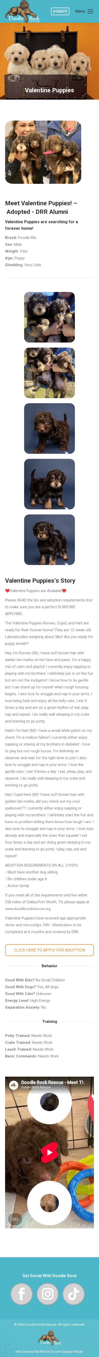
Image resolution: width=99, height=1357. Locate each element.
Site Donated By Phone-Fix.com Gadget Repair (49, 1351)
